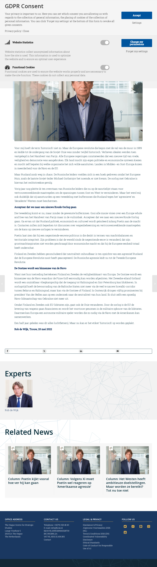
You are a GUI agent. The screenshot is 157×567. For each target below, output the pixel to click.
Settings (137, 23)
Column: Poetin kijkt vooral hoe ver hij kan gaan (28, 481)
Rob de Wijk (12, 410)
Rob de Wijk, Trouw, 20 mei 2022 (33, 329)
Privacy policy (13, 31)
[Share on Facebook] (7, 351)
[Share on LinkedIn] (81, 351)
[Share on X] (44, 351)
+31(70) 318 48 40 (61, 525)
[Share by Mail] (117, 351)
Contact (47, 539)
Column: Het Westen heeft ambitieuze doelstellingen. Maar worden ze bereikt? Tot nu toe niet (126, 484)
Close (26, 31)
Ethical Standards (91, 542)
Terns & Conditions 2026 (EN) (96, 533)
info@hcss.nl (57, 528)
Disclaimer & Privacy (92, 525)
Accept (137, 15)
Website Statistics (22, 42)
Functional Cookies (23, 67)
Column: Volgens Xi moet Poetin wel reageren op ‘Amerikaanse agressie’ (75, 483)
